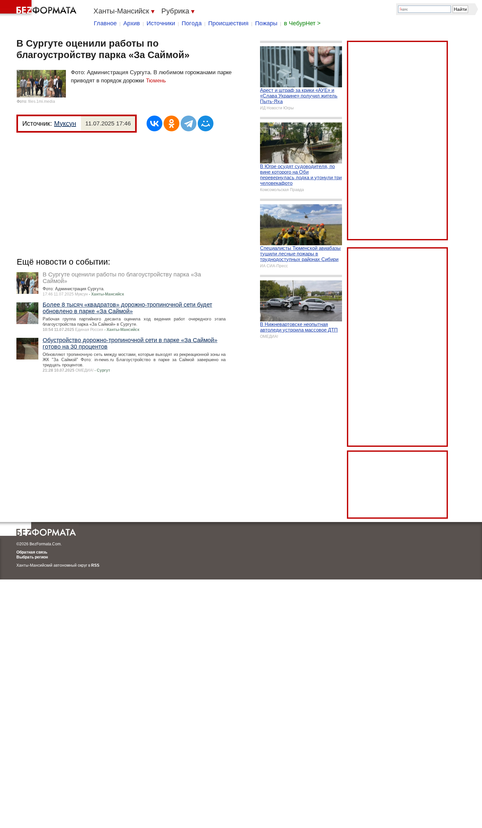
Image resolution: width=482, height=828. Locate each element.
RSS (95, 565)
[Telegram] (188, 123)
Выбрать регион (32, 557)
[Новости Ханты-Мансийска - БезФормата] (39, 8)
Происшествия (228, 23)
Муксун (65, 123)
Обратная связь (31, 552)
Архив (131, 23)
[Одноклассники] (171, 123)
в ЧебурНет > (302, 23)
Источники (161, 23)
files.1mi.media (41, 101)
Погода (192, 23)
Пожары (266, 23)
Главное (105, 23)
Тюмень (156, 80)
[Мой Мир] (205, 123)
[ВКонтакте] (154, 123)
